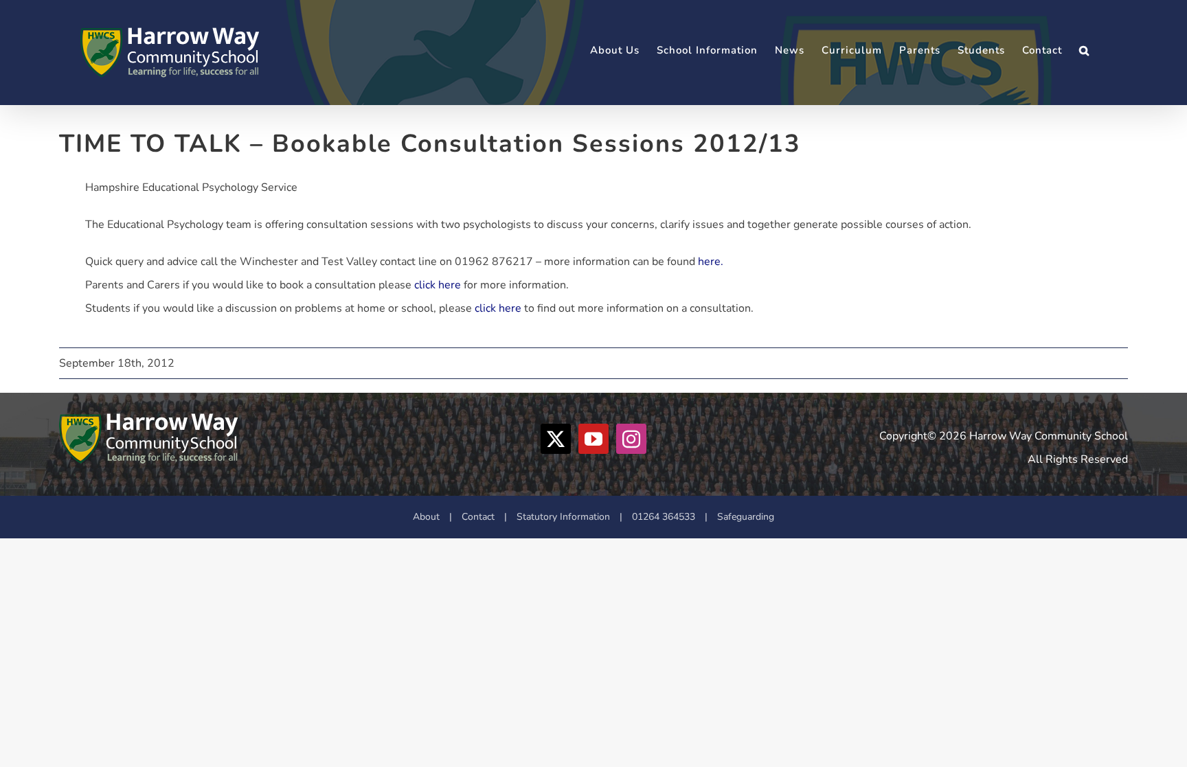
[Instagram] (631, 439)
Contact (478, 516)
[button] (1084, 50)
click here (437, 285)
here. (710, 261)
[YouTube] (593, 439)
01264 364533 (663, 516)
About (426, 516)
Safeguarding (745, 516)
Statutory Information (563, 516)
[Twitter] (556, 439)
